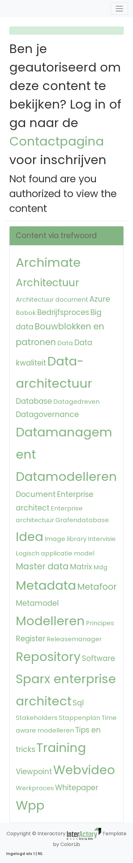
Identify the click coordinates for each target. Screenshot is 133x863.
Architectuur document (52, 299)
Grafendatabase (82, 520)
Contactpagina (56, 141)
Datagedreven (76, 401)
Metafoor (97, 587)
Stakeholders (37, 717)
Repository (48, 656)
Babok (26, 312)
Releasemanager (74, 639)
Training (61, 747)
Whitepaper (76, 787)
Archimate (48, 262)
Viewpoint (34, 771)
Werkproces (35, 788)
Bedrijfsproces (63, 312)
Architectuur (47, 282)
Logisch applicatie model (55, 553)
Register (30, 639)
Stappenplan (79, 717)
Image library (66, 539)
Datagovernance (47, 414)
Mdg (100, 567)
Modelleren (50, 621)
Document (36, 494)
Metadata (46, 585)
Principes (100, 623)
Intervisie (102, 539)
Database (34, 401)
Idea (29, 536)
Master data (42, 566)
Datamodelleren (66, 476)
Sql (78, 703)
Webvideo (84, 769)
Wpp (30, 805)
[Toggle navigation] (119, 8)
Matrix (81, 567)
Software (98, 658)
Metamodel (37, 603)
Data (65, 343)
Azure (99, 299)
